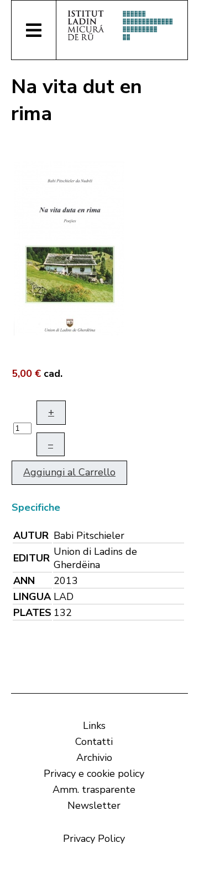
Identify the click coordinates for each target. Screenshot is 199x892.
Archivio (94, 757)
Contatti (94, 741)
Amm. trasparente (94, 789)
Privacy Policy (94, 838)
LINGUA (32, 596)
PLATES (32, 612)
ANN (24, 580)
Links (94, 725)
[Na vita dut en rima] (69, 247)
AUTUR (31, 535)
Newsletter (94, 805)
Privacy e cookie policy (94, 773)
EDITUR (31, 558)
